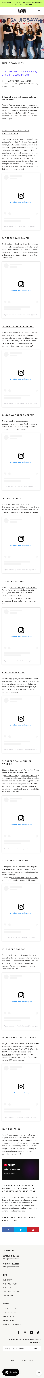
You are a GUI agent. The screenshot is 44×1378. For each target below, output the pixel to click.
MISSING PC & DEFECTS (12, 1324)
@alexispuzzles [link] (31, 877)
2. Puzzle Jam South (16, 238)
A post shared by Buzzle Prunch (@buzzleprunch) (22, 661)
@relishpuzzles (8, 507)
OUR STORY (7, 1280)
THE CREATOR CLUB (11, 1292)
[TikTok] (38, 1332)
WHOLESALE (8, 1288)
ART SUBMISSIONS (10, 1284)
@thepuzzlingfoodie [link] (10, 880)
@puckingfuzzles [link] (17, 587)
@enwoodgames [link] (18, 877)
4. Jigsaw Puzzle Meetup (18, 415)
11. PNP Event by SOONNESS (19, 1038)
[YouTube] (31, 1332)
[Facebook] (18, 1332)
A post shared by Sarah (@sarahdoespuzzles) (21, 849)
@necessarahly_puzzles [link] (28, 880)
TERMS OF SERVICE (10, 1309)
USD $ (14, 1360)
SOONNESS (6, 1054)
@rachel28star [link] (31, 587)
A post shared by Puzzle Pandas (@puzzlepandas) (22, 1026)
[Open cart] (39, 11)
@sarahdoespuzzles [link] (29, 775)
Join (35, 1348)
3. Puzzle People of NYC (18, 326)
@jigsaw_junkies (16, 679)
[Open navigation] (3, 11)
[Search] (35, 11)
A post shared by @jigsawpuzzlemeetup (21, 486)
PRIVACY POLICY (9, 1320)
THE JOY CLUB (9, 1295)
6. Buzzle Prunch (13, 581)
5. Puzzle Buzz (12, 498)
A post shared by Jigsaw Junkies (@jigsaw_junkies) (23, 749)
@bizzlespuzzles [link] (11, 775)
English (26, 1360)
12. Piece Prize (11, 1129)
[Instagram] (25, 1332)
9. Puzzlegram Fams (15, 860)
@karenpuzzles (8, 86)
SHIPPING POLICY (10, 1313)
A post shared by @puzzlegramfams (21, 937)
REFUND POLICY (9, 1317)
